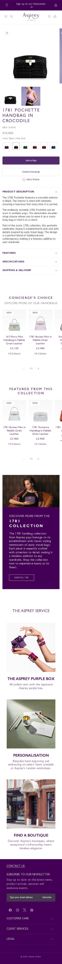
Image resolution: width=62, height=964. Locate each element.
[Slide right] (38, 368)
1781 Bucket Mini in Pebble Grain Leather (40, 340)
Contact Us (16, 866)
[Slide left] (23, 368)
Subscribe (46, 897)
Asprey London (35, 957)
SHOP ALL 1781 (21, 578)
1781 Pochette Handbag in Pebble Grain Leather (40, 431)
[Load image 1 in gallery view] (10, 96)
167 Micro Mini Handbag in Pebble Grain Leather (14, 340)
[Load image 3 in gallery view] (30, 96)
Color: (13, 139)
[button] (6, 16)
